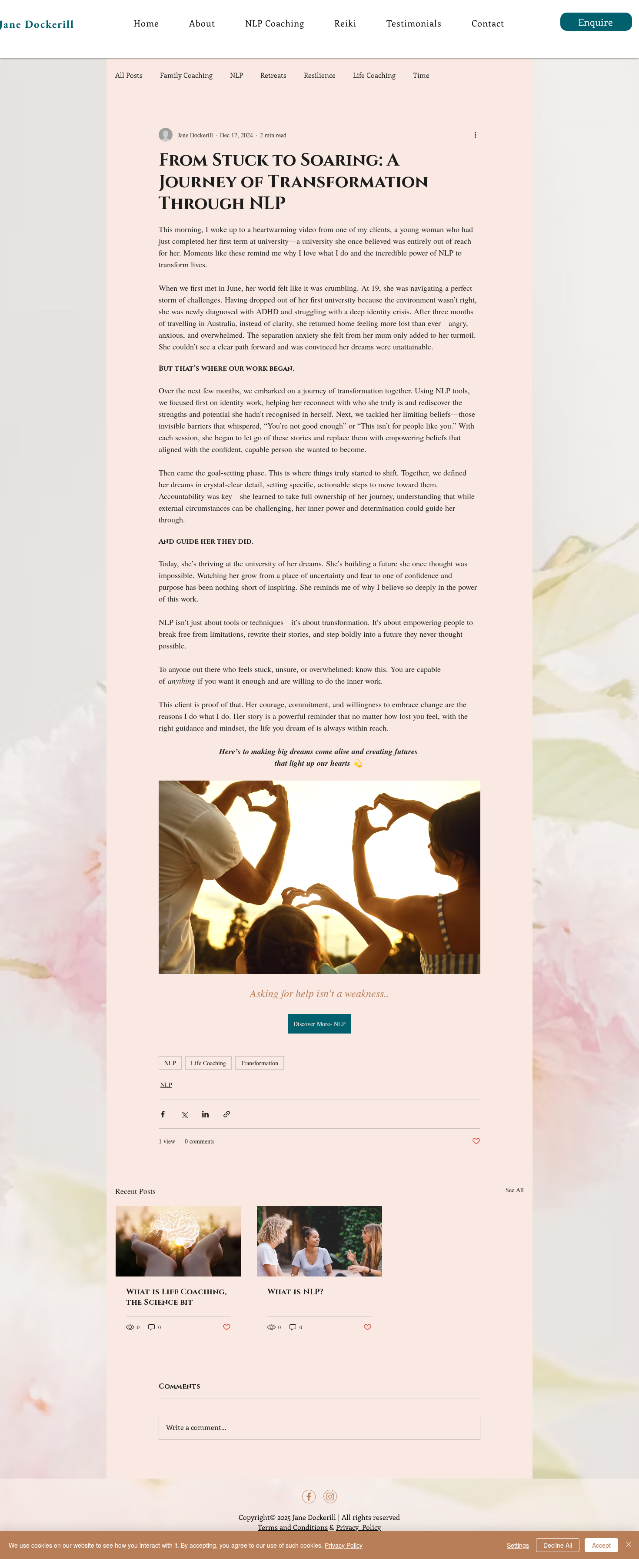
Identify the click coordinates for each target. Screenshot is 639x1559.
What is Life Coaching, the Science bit (176, 1297)
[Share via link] (227, 1114)
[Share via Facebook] (163, 1114)
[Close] (628, 1545)
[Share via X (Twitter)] (184, 1114)
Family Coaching (186, 75)
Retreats (273, 75)
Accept (601, 1545)
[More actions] (475, 135)
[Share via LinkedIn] (205, 1114)
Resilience (320, 75)
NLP (236, 75)
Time (421, 75)
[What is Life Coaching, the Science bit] (178, 1241)
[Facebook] (308, 1496)
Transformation (259, 1063)
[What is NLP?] (320, 1241)
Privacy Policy (358, 1527)
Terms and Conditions (293, 1527)
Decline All (557, 1545)
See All (515, 1190)
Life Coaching (374, 75)
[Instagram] (330, 1496)
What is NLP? (295, 1292)
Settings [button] (518, 1545)
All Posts (129, 75)
